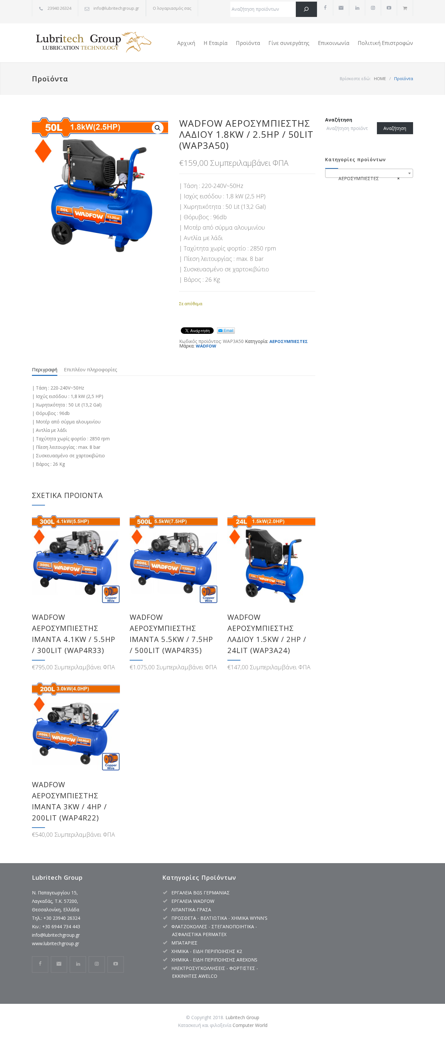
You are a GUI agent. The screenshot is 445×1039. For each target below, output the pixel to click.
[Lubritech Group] (92, 43)
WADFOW (206, 346)
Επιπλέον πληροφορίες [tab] (90, 369)
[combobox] (369, 173)
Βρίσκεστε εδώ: (355, 78)
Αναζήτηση (338, 120)
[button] (158, 128)
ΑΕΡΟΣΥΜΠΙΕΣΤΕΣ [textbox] (367, 178)
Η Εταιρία (215, 43)
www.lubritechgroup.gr (55, 943)
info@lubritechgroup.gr (56, 935)
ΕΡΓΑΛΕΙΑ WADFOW (192, 901)
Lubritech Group (242, 1017)
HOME (380, 78)
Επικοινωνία (333, 43)
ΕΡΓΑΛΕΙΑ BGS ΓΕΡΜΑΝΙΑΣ (200, 893)
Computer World (250, 1025)
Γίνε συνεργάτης (288, 43)
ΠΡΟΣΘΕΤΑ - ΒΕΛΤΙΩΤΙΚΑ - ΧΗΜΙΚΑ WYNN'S (219, 918)
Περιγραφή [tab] (44, 369)
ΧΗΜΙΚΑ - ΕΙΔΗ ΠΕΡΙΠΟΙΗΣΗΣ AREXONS (214, 960)
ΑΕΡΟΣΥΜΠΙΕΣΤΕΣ (288, 341)
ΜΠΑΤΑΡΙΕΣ (184, 943)
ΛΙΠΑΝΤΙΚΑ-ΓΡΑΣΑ (191, 909)
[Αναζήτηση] (306, 9)
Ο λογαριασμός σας (172, 8)
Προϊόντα (248, 43)
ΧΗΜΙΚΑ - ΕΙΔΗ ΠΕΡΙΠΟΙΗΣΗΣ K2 (206, 951)
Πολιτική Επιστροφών (385, 43)
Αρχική (186, 43)
